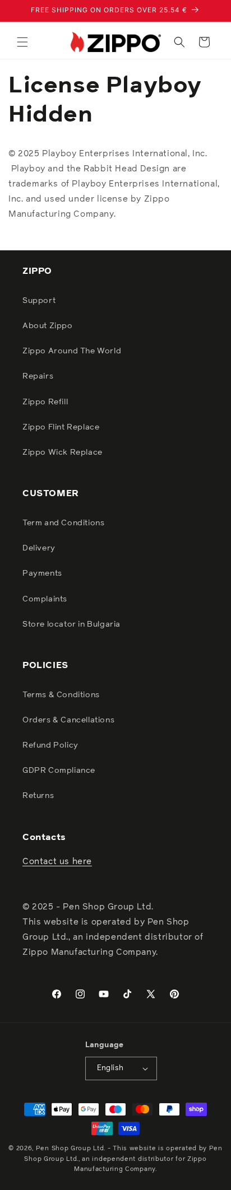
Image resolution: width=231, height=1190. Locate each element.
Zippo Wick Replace (62, 452)
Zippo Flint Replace (60, 427)
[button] (22, 42)
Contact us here (57, 861)
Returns (38, 796)
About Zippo (47, 326)
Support (39, 301)
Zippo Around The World (71, 351)
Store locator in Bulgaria (71, 624)
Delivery (39, 548)
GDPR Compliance (58, 770)
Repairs (37, 376)
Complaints (44, 599)
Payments (42, 573)
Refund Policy (50, 745)
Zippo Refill (45, 402)
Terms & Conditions (61, 695)
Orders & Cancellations (68, 720)
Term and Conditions (63, 523)
